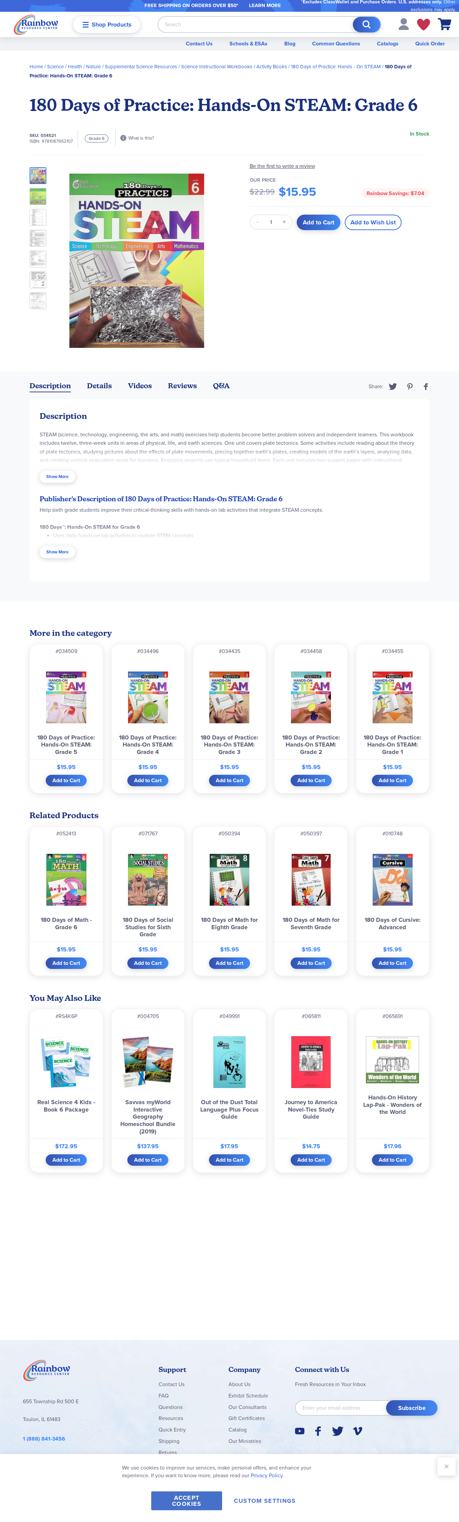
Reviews (182, 386)
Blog (289, 43)
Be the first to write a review (282, 166)
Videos (140, 386)
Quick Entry (172, 1430)
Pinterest (410, 386)
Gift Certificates (246, 1418)
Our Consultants (247, 1407)
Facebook (426, 386)
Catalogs (388, 43)
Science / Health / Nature (74, 66)
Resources (171, 1418)
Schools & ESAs (248, 43)
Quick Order (430, 43)
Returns (168, 1452)
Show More (57, 476)
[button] (404, 24)
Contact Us (199, 43)
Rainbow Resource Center (47, 1372)
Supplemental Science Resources (141, 66)
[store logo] (36, 24)
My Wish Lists (423, 24)
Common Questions (336, 43)
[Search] (366, 24)
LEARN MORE (265, 5)
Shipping (169, 1441)
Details (99, 386)
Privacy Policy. (267, 1475)
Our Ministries (244, 1441)
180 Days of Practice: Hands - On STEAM (336, 66)
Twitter (393, 386)
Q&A (221, 386)
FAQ (164, 1396)
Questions (170, 1407)
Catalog (237, 1430)
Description (50, 386)
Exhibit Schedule (248, 1396)
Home (36, 66)
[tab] (50, 387)
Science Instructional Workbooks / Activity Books (234, 66)
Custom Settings (265, 1500)
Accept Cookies (186, 1500)
